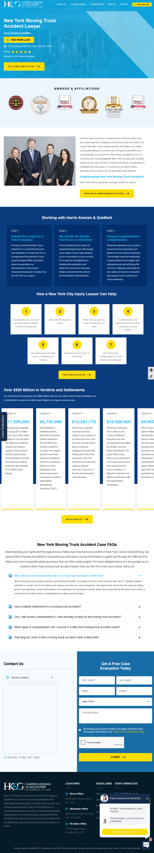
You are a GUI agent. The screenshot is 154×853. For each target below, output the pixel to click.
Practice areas (78, 4)
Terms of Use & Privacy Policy (129, 731)
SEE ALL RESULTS (74, 519)
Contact (124, 4)
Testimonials (97, 4)
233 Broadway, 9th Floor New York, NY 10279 (30, 46)
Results (112, 4)
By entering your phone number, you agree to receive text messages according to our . (114, 730)
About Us (61, 4)
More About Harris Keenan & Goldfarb (103, 193)
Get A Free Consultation (21, 66)
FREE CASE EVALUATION (74, 375)
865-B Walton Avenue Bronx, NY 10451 (78, 801)
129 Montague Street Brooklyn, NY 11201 (75, 831)
